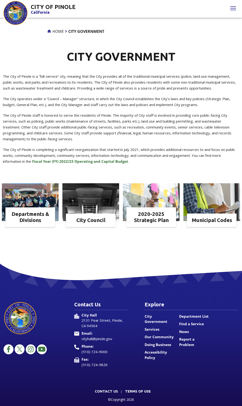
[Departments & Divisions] (30, 202)
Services (152, 329)
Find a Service (191, 323)
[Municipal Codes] (211, 202)
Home (58, 31)
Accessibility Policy (156, 355)
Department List (194, 316)
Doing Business (158, 344)
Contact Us (106, 391)
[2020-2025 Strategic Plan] (151, 202)
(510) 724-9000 (95, 351)
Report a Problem (186, 342)
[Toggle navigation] (233, 9)
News (184, 331)
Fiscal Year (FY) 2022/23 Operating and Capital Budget (80, 161)
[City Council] (90, 202)
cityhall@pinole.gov (97, 338)
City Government (156, 319)
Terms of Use (138, 391)
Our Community (159, 336)
